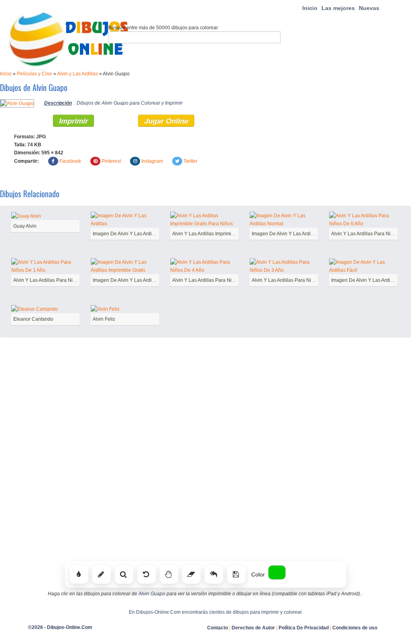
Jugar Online (166, 120)
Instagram (152, 161)
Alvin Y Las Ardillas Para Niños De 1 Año (57, 280)
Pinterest (111, 161)
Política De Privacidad (304, 628)
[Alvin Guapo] (17, 103)
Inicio (309, 8)
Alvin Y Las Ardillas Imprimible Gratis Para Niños (225, 234)
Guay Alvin (25, 226)
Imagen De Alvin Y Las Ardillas (126, 234)
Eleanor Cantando (33, 319)
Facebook (70, 161)
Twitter (190, 161)
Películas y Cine (34, 74)
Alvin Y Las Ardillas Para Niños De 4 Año (216, 280)
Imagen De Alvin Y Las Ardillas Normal (294, 234)
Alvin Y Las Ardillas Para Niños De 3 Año (296, 280)
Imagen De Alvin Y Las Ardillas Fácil (370, 280)
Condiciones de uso (354, 628)
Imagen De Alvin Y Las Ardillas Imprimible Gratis (145, 280)
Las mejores (338, 8)
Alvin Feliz (104, 319)
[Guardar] (236, 574)
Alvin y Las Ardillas (77, 74)
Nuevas (369, 8)
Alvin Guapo (151, 594)
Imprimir (73, 120)
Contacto (217, 628)
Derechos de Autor (253, 628)
